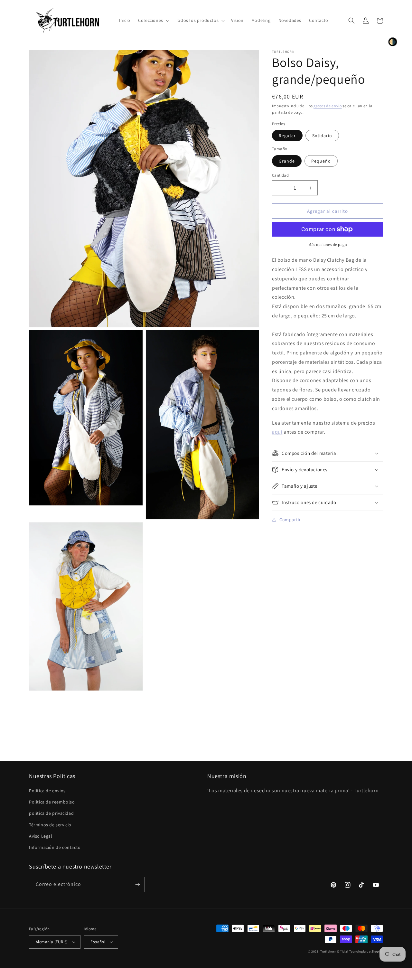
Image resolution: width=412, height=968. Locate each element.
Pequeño (321, 161)
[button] (153, 20)
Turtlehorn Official (334, 951)
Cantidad (280, 175)
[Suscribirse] (137, 884)
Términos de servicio (50, 825)
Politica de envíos (47, 791)
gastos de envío (328, 105)
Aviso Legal (40, 836)
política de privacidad (51, 813)
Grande (287, 161)
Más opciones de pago (327, 244)
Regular (287, 135)
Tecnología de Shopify (366, 951)
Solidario (322, 135)
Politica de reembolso (52, 802)
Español (97, 942)
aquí (277, 432)
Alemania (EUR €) (52, 942)
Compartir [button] (290, 519)
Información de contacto (55, 847)
